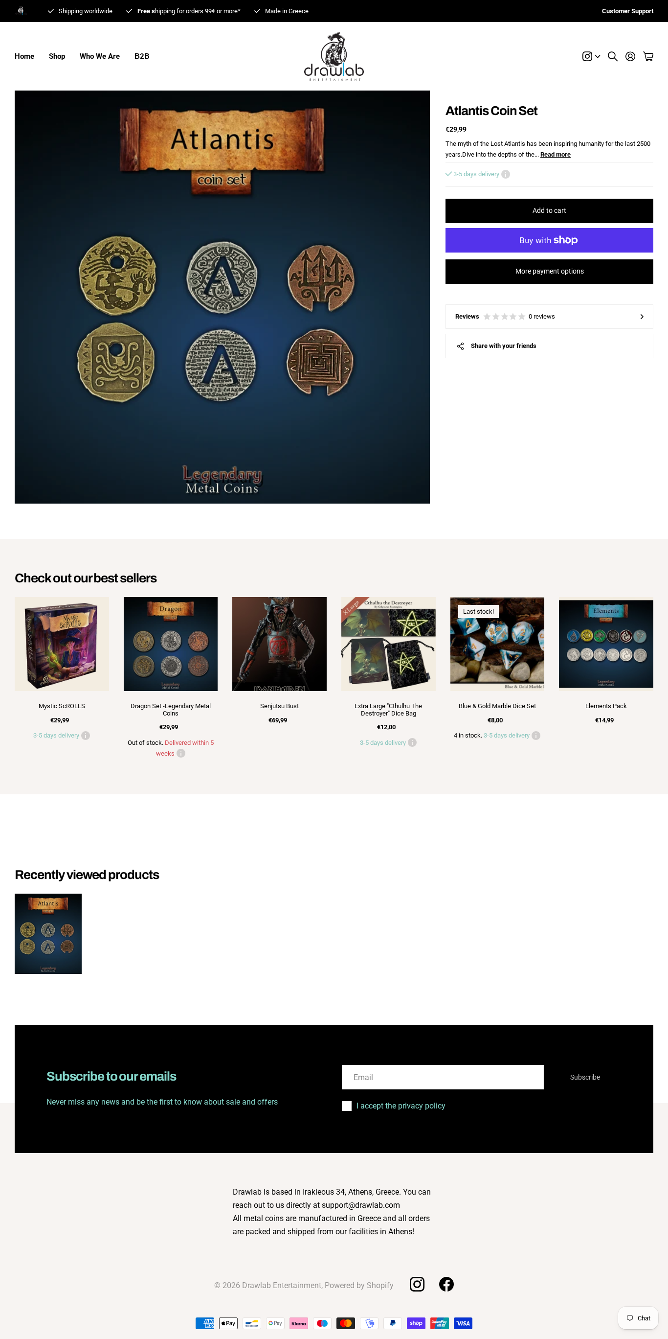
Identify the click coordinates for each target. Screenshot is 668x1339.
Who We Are (100, 56)
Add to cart (549, 210)
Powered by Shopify (359, 1285)
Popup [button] (505, 174)
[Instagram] (416, 1284)
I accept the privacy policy (400, 1105)
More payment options (549, 271)
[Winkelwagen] (648, 56)
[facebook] (446, 1284)
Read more (555, 154)
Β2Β (142, 56)
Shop (57, 56)
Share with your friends (503, 345)
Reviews (505, 316)
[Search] (613, 56)
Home (24, 56)
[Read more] (591, 56)
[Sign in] (630, 56)
